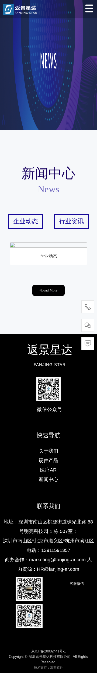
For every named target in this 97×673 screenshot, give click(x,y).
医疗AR (48, 470)
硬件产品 (48, 460)
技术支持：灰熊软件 (48, 667)
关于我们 (48, 451)
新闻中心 (48, 479)
